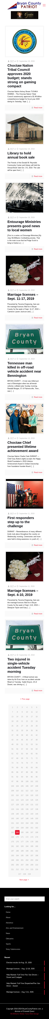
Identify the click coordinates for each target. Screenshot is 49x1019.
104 (17, 786)
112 (27, 791)
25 (12, 726)
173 (31, 837)
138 (36, 809)
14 (17, 717)
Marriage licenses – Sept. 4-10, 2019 (22, 593)
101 (31, 781)
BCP (12, 61)
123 (22, 800)
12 (37, 712)
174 (36, 837)
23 (32, 721)
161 (31, 828)
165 (22, 832)
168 (36, 832)
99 (22, 781)
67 (12, 758)
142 (27, 814)
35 (32, 731)
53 (32, 744)
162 (36, 828)
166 (27, 832)
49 (12, 744)
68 (17, 758)
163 (12, 832)
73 (12, 763)
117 (22, 795)
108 (36, 786)
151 (12, 823)
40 (27, 735)
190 (27, 851)
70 (27, 758)
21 (22, 721)
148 (27, 818)
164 (17, 832)
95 (32, 777)
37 (12, 735)
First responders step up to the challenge (20, 522)
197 (31, 856)
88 (27, 772)
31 (12, 731)
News (8, 933)
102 (36, 781)
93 (22, 777)
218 (24, 874)
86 (17, 772)
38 (17, 735)
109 (12, 791)
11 (32, 712)
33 (22, 731)
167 (31, 832)
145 (12, 818)
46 (27, 740)
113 (31, 791)
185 (31, 846)
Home (8, 912)
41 (32, 735)
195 (22, 856)
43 (12, 740)
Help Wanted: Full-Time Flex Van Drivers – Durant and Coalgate (22, 976)
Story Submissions (13, 949)
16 (27, 717)
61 (12, 754)
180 (36, 842)
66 (37, 754)
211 (12, 869)
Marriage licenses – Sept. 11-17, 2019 (22, 297)
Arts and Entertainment (14, 928)
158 (17, 828)
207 (22, 865)
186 (36, 846)
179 (31, 842)
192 (36, 851)
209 (31, 865)
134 (17, 809)
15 (22, 717)
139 (12, 814)
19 (12, 721)
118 (27, 795)
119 (31, 795)
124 (27, 800)
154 (27, 823)
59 (32, 749)
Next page (23, 880)
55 (12, 749)
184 (27, 846)
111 (22, 791)
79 (12, 768)
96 (37, 777)
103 (12, 786)
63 (22, 754)
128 (17, 805)
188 (17, 851)
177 (22, 842)
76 (27, 763)
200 (17, 860)
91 (12, 777)
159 (22, 828)
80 (17, 768)
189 (22, 851)
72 (37, 758)
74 (17, 763)
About (8, 917)
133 (12, 809)
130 (27, 805)
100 (27, 781)
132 (36, 805)
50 (17, 744)
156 (36, 823)
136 (27, 809)
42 (37, 735)
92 (17, 777)
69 (22, 758)
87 (22, 772)
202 (27, 860)
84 (37, 768)
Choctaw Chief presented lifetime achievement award (22, 447)
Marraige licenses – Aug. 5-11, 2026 (19, 992)
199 (12, 860)
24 (37, 721)
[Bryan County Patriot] (24, 5)
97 (12, 781)
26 (17, 726)
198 (36, 856)
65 (32, 754)
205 (12, 865)
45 (22, 740)
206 (17, 865)
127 (12, 805)
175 (12, 842)
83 (32, 768)
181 (12, 846)
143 (31, 814)
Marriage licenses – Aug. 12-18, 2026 (20, 969)
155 (31, 823)
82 (27, 768)
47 (32, 740)
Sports (8, 944)
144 (36, 814)
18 (37, 717)
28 (27, 726)
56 (17, 749)
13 (12, 717)
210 (36, 865)
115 (12, 795)
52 (27, 744)
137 (31, 809)
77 (32, 763)
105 (22, 786)
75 (22, 763)
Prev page (26, 699)
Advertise (9, 923)
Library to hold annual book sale (21, 155)
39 (22, 735)
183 (22, 846)
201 (22, 860)
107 (31, 786)
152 (17, 823)
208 (27, 865)
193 (12, 856)
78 (37, 763)
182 (17, 846)
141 (22, 814)
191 (31, 851)
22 (27, 721)
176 (17, 842)
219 (29, 874)
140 (17, 814)
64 (27, 754)
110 (17, 791)
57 (22, 749)
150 (36, 818)
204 (36, 860)
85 (12, 772)
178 (27, 842)
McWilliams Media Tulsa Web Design (24, 1014)
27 (22, 726)
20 (17, 721)
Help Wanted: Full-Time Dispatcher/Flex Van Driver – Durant (23, 984)
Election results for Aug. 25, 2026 (19, 963)
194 (17, 856)
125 (31, 800)
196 (27, 856)
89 (32, 772)
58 (27, 749)
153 (22, 823)
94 (27, 777)
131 (31, 805)
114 (36, 791)
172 (27, 837)
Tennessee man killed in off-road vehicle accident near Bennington (24, 369)
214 (27, 869)
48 (37, 740)
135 (22, 809)
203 (31, 860)
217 (19, 874)
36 (37, 731)
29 (32, 726)
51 (22, 744)
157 (12, 828)
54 (37, 744)
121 (12, 800)
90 (37, 772)
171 (22, 837)
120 (36, 795)
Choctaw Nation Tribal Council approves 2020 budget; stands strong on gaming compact (21, 76)
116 (17, 795)
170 (17, 837)
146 (17, 818)
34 (27, 731)
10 (27, 712)
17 (32, 717)
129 (22, 805)
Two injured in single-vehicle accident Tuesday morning (21, 665)
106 (27, 786)
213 (22, 869)
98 (17, 781)
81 (22, 768)
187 (12, 851)
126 (36, 800)
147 (22, 818)
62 (17, 754)
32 (17, 731)
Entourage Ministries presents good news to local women (24, 226)
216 (36, 869)
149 (31, 818)
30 (37, 726)
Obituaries (10, 939)
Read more (38, 108)
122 (17, 800)
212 (17, 869)
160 (27, 828)
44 (17, 740)
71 (32, 758)
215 (31, 869)
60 (37, 749)
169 (12, 837)
